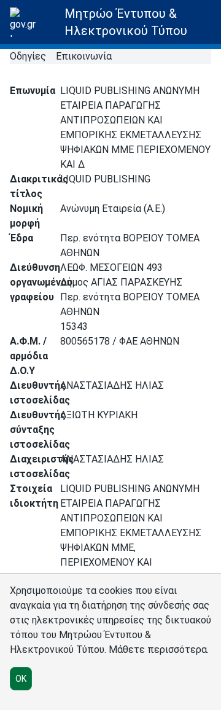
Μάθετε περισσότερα (158, 649)
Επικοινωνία (84, 56)
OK (20, 679)
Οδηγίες (28, 56)
